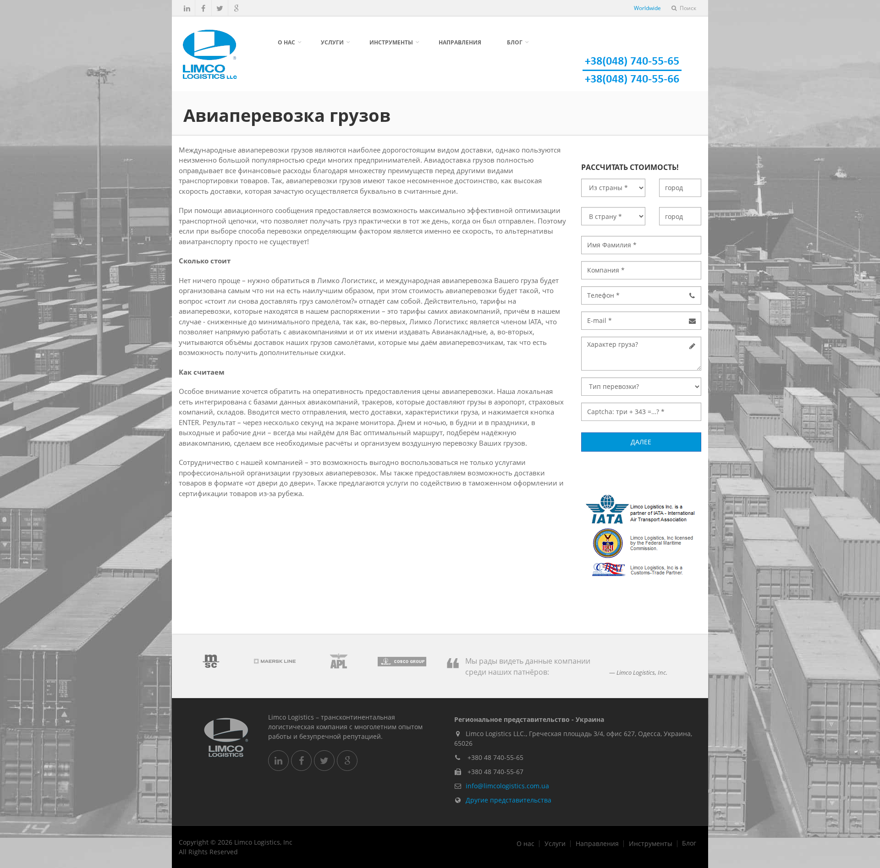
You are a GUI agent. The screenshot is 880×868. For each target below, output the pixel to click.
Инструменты (391, 42)
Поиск (687, 8)
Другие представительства (508, 800)
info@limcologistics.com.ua (507, 785)
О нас (286, 42)
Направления (460, 42)
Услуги (332, 42)
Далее (641, 441)
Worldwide (647, 8)
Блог (514, 42)
